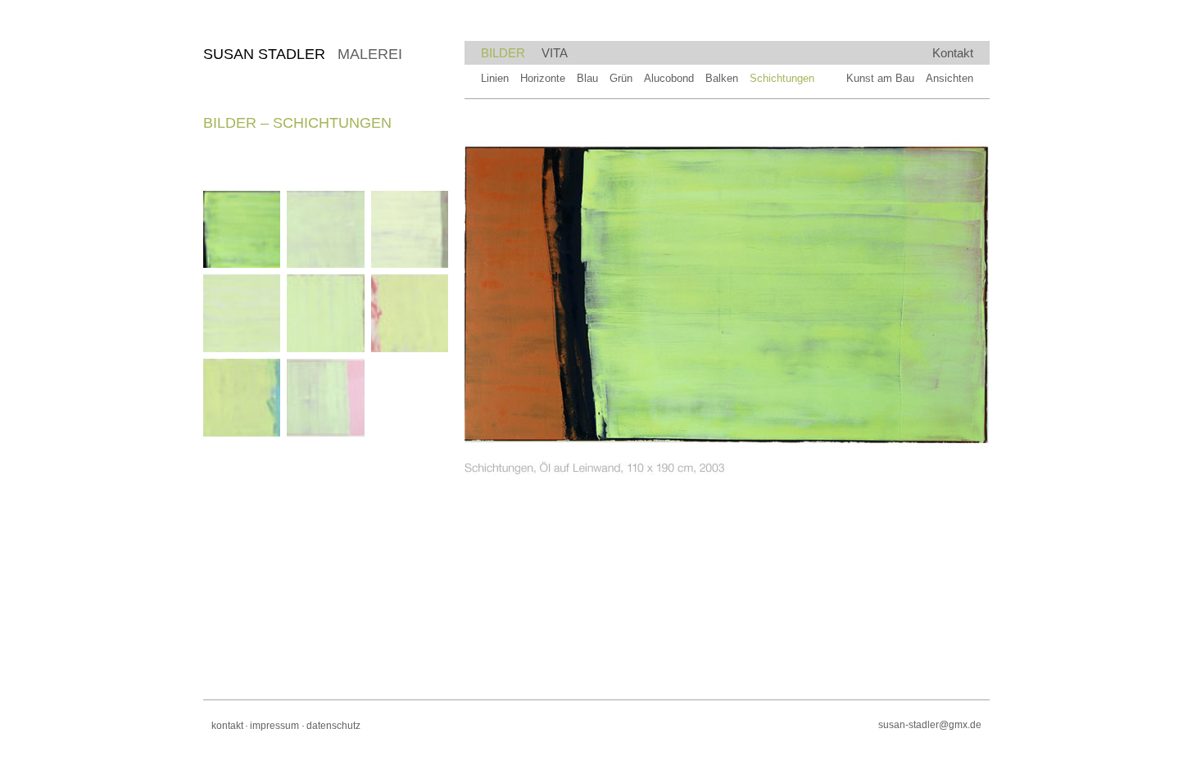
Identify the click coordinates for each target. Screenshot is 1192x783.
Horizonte (542, 78)
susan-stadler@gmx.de (929, 725)
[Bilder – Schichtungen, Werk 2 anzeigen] (326, 230)
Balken (721, 78)
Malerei (302, 54)
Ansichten (949, 78)
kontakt (227, 725)
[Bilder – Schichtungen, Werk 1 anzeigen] (242, 230)
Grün (621, 78)
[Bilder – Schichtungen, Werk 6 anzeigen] (410, 313)
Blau (587, 78)
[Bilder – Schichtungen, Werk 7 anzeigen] (242, 398)
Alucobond (669, 78)
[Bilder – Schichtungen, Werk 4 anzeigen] (242, 313)
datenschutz (333, 725)
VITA (555, 53)
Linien (495, 78)
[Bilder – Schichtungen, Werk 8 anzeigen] (326, 398)
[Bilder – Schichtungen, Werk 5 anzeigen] (326, 313)
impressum (274, 725)
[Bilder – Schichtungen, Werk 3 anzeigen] (410, 230)
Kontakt (952, 53)
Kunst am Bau (880, 78)
